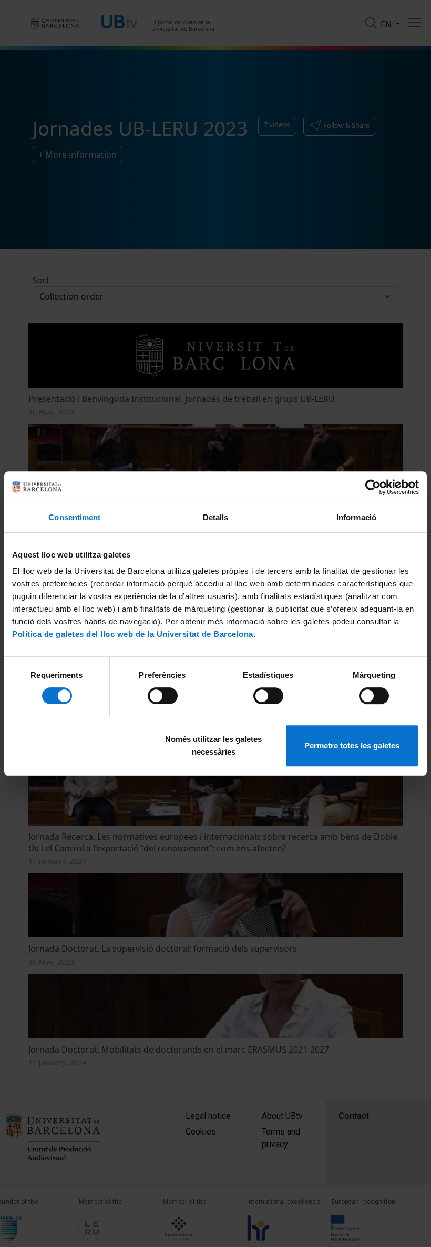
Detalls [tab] (216, 517)
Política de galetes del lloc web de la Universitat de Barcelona (132, 634)
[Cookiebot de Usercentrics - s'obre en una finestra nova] (373, 487)
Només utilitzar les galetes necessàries (213, 745)
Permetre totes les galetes (351, 745)
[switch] (163, 695)
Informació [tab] (356, 517)
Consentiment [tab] (74, 517)
